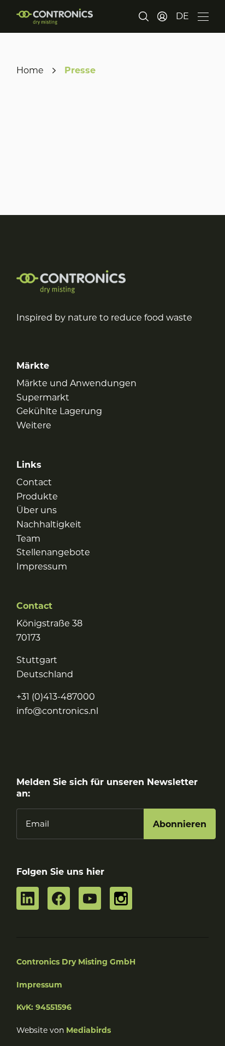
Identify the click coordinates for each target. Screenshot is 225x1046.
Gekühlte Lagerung (59, 411)
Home (30, 70)
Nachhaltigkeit (48, 524)
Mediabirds (88, 1030)
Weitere (33, 425)
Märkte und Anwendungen (76, 383)
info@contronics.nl (57, 711)
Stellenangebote (53, 552)
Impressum (41, 566)
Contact (34, 482)
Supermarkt (42, 397)
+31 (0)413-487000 (55, 696)
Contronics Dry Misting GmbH (75, 962)
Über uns (36, 510)
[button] (182, 16)
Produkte (37, 496)
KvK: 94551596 (44, 1007)
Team (28, 538)
